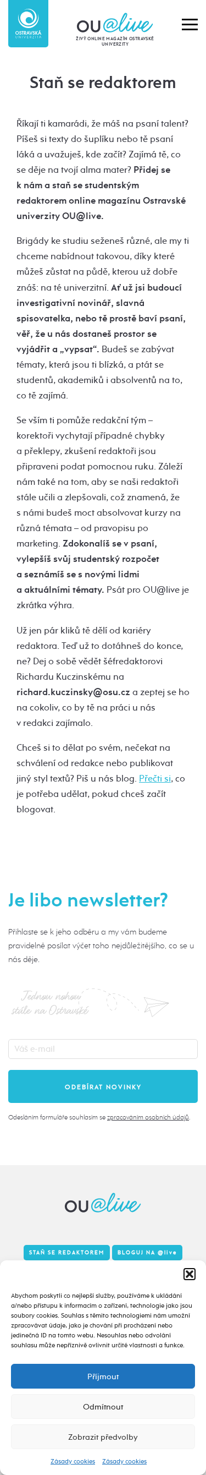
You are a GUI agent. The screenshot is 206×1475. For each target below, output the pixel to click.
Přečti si (155, 778)
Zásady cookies (73, 1461)
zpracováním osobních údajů (148, 1117)
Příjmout (103, 1376)
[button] (189, 1274)
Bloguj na (147, 1252)
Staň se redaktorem (66, 1252)
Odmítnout (103, 1407)
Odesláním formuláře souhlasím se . (99, 1117)
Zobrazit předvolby (103, 1437)
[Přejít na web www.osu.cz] (28, 23)
